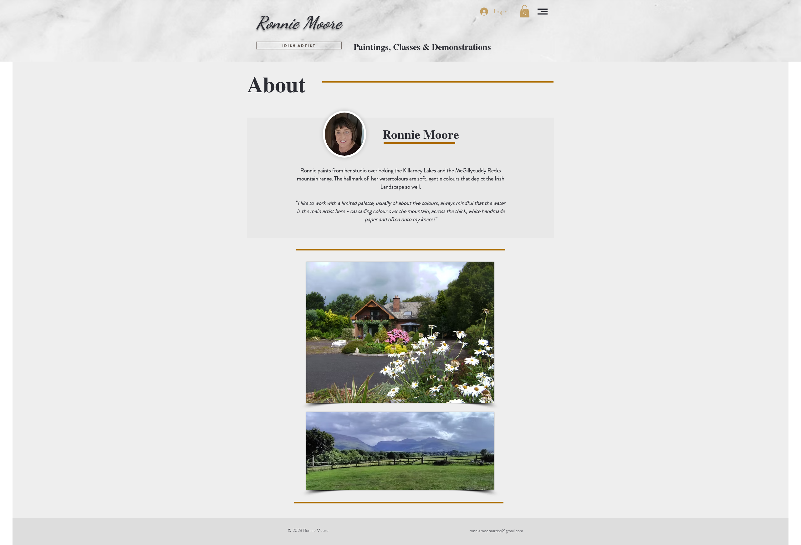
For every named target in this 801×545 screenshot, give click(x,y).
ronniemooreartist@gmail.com (496, 530)
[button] (524, 11)
